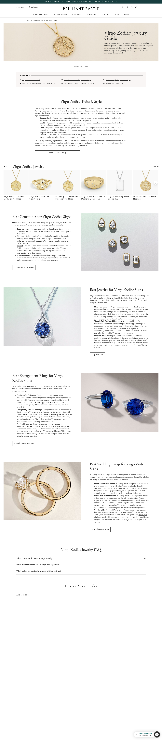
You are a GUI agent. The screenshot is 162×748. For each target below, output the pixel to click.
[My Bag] (136, 7)
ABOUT (126, 14)
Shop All (155, 166)
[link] (81, 2)
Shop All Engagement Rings (24, 443)
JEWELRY (105, 14)
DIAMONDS (76, 14)
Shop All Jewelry (97, 355)
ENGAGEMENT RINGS (40, 14)
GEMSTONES (91, 14)
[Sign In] (127, 7)
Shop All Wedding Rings (100, 529)
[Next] (156, 183)
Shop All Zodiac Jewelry (57, 153)
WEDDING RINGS (60, 14)
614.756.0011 (21, 7)
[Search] (123, 7)
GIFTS (117, 14)
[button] (136, 734)
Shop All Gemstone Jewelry (24, 267)
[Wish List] (132, 7)
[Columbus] (30, 7)
